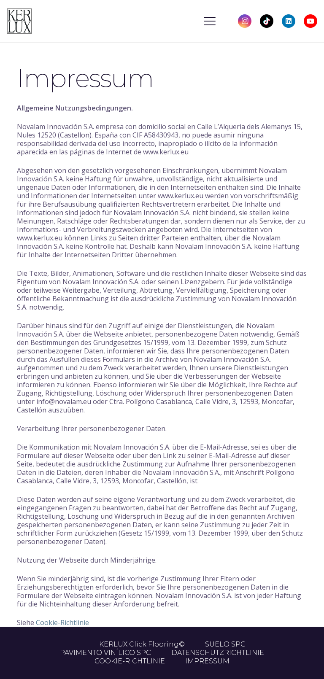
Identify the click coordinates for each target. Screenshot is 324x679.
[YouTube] (310, 21)
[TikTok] (266, 21)
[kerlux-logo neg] (19, 21)
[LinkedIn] (288, 21)
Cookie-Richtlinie (62, 622)
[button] (209, 21)
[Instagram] (244, 21)
